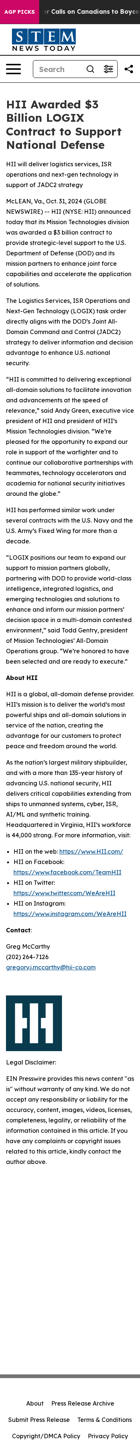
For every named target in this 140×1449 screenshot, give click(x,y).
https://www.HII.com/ (91, 851)
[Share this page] (129, 69)
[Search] (90, 69)
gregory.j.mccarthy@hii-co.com (51, 967)
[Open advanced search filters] (108, 69)
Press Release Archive (82, 1403)
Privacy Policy (108, 1436)
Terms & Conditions (104, 1419)
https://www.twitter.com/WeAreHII (64, 893)
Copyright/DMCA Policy (46, 1436)
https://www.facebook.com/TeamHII (67, 872)
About (35, 1403)
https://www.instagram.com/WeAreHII (70, 914)
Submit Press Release (39, 1419)
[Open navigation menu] (13, 69)
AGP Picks (19, 12)
